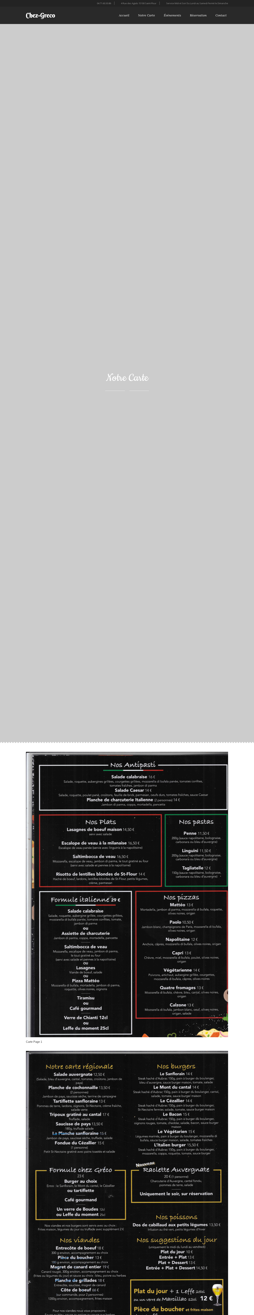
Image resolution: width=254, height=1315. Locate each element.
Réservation (198, 15)
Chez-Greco (40, 15)
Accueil (124, 15)
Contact (221, 15)
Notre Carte (146, 15)
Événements (172, 15)
